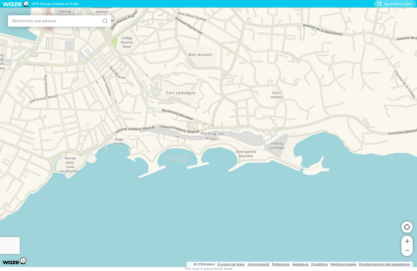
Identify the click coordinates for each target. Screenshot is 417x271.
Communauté (258, 264)
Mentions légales (343, 264)
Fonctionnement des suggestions (384, 264)
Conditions (319, 264)
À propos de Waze (231, 264)
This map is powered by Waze (209, 269)
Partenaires (281, 264)
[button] (407, 241)
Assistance (300, 264)
